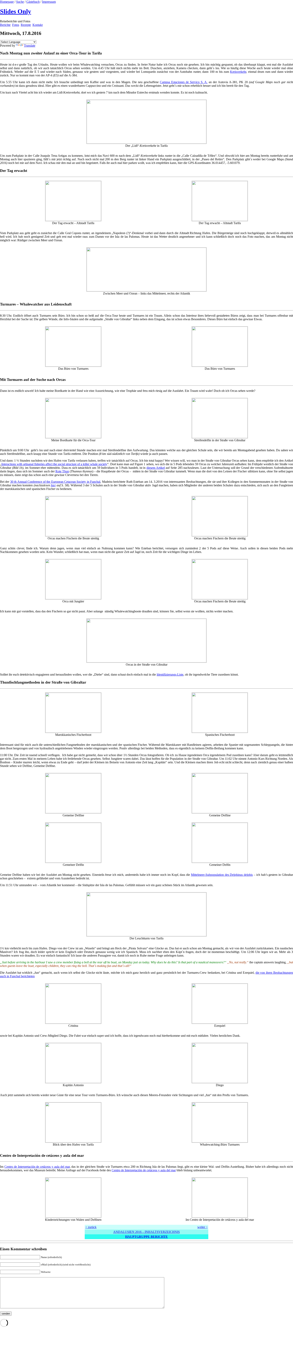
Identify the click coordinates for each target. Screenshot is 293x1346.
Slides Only (15, 11)
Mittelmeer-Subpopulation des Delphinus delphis (222, 874)
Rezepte (26, 25)
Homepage (7, 1)
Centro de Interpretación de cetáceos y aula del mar (37, 1166)
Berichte (5, 25)
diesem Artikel (155, 467)
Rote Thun (62, 471)
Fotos (15, 25)
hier (53, 485)
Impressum (49, 1)
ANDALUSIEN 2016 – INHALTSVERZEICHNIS (146, 1232)
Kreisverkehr (238, 71)
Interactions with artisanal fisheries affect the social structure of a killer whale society (54, 464)
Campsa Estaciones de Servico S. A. (183, 82)
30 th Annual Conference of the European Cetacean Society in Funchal (55, 481)
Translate (29, 45)
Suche (20, 1)
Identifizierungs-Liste (170, 674)
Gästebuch (33, 1)
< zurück (90, 1227)
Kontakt (37, 25)
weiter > (202, 1227)
